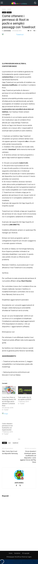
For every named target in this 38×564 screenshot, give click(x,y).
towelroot (15, 443)
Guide (9, 9)
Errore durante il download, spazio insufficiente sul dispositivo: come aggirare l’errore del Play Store (28, 456)
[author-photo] (19, 480)
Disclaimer (17, 553)
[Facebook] (17, 485)
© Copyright (25, 553)
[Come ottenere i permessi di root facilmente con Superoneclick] (9, 416)
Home (4, 9)
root (9, 443)
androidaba (7, 30)
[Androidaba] (19, 3)
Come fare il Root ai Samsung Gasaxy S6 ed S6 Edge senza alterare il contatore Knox (9, 401)
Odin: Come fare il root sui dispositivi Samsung (10, 452)
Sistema (9, 12)
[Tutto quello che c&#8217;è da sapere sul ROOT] (25, 390)
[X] (20, 485)
